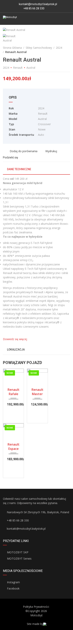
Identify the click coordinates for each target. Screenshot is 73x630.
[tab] (36, 171)
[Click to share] (21, 157)
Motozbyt (36, 615)
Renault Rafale (13, 391)
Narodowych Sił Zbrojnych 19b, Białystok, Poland (38, 512)
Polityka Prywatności (36, 606)
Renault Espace (13, 446)
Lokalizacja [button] (15, 349)
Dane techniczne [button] (18, 169)
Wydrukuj (51, 151)
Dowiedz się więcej (15, 339)
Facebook (13, 588)
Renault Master (37, 391)
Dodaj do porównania (23, 151)
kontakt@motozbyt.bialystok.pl (38, 4)
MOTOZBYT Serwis (19, 558)
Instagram (13, 582)
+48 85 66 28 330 (33, 8)
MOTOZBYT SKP (17, 552)
